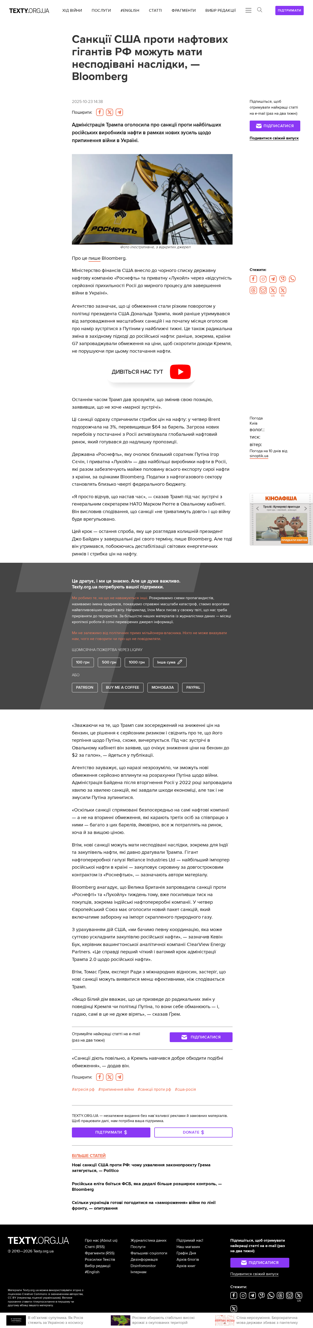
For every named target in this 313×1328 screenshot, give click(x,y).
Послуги (138, 1246)
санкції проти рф (155, 1089)
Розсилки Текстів (100, 1259)
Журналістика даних (149, 1240)
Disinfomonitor (143, 1265)
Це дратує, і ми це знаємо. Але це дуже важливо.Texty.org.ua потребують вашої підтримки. (126, 584)
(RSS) (100, 1246)
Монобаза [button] (163, 687)
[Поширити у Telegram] (119, 112)
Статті (90, 1246)
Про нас (92, 1240)
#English (92, 1272)
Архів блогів (188, 1259)
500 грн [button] (109, 662)
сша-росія (186, 1089)
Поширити (82, 112)
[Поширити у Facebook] (99, 112)
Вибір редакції (98, 1265)
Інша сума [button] (166, 662)
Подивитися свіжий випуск (274, 138)
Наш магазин (188, 1246)
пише (95, 258)
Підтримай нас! (190, 1240)
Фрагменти (95, 1253)
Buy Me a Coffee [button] (122, 687)
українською (51, 1298)
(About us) (108, 1240)
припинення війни (117, 1089)
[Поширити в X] (109, 112)
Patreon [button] (84, 687)
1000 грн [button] (137, 662)
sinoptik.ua (259, 455)
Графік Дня (186, 1253)
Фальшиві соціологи (149, 1253)
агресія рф (84, 1089)
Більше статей (89, 1155)
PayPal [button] (193, 687)
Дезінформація (144, 1259)
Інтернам (138, 1272)
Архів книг (186, 1265)
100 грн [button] (82, 662)
